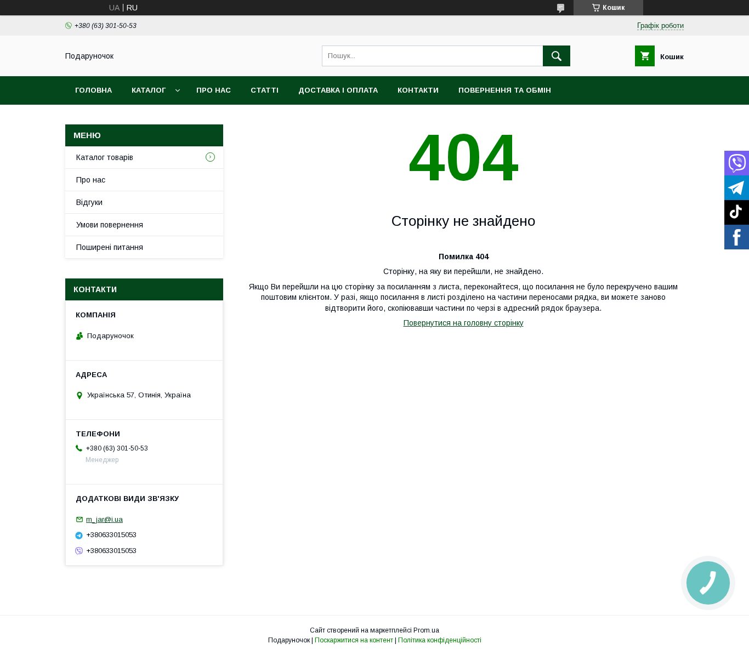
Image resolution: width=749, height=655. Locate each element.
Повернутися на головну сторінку (464, 322)
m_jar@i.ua (104, 519)
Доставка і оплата (338, 90)
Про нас (213, 90)
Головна (93, 90)
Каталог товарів (104, 157)
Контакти (418, 90)
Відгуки (89, 202)
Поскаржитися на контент (354, 640)
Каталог (149, 90)
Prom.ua (426, 630)
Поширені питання (109, 247)
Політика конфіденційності (439, 640)
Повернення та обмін (504, 90)
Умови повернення (109, 224)
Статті (265, 90)
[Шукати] (556, 55)
